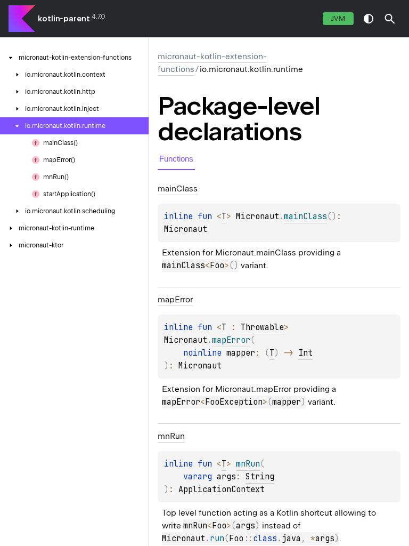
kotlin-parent (64, 18)
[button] (389, 18)
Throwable (262, 327)
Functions (176, 158)
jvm (338, 18)
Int (305, 353)
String (260, 476)
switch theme (368, 18)
